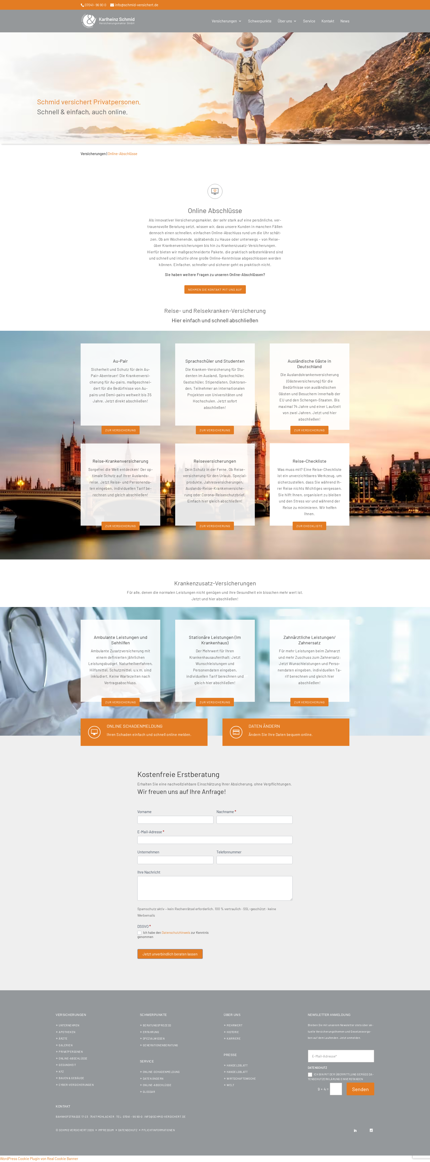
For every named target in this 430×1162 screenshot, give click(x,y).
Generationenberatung (160, 1045)
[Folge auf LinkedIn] (355, 1130)
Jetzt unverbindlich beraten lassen (170, 954)
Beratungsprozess (157, 1025)
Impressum (106, 1130)
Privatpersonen (71, 1051)
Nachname (226, 811)
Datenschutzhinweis (176, 933)
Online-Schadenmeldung (161, 1071)
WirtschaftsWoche (241, 1078)
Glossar (149, 1091)
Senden (360, 1089)
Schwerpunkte (259, 21)
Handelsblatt (237, 1065)
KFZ (61, 1071)
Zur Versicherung (120, 430)
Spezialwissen (154, 1038)
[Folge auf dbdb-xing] (363, 1130)
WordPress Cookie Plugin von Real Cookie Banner (39, 1158)
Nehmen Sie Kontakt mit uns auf (215, 289)
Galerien (65, 1045)
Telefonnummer (228, 852)
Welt (230, 1085)
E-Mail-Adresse (150, 832)
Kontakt (328, 21)
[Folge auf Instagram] (371, 1130)
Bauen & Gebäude (71, 1078)
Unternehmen (148, 852)
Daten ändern (264, 726)
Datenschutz (128, 1130)
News (344, 21)
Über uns (285, 21)
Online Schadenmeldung (134, 726)
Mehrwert (234, 1025)
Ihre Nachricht (148, 872)
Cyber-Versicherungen (76, 1084)
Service (309, 21)
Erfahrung (151, 1032)
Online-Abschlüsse (73, 1058)
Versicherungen (224, 21)
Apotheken (67, 1032)
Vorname (144, 811)
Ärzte (63, 1038)
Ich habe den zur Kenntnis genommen (173, 935)
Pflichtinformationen (158, 1130)
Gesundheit (67, 1064)
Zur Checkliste (309, 526)
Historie (233, 1032)
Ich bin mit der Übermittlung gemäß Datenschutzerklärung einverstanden (341, 1077)
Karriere (234, 1038)
